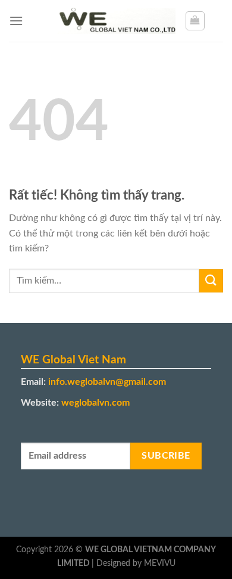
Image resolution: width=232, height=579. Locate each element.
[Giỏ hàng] (195, 20)
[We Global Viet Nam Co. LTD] (116, 21)
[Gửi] (211, 280)
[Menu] (16, 20)
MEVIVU (159, 563)
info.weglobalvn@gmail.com (107, 382)
